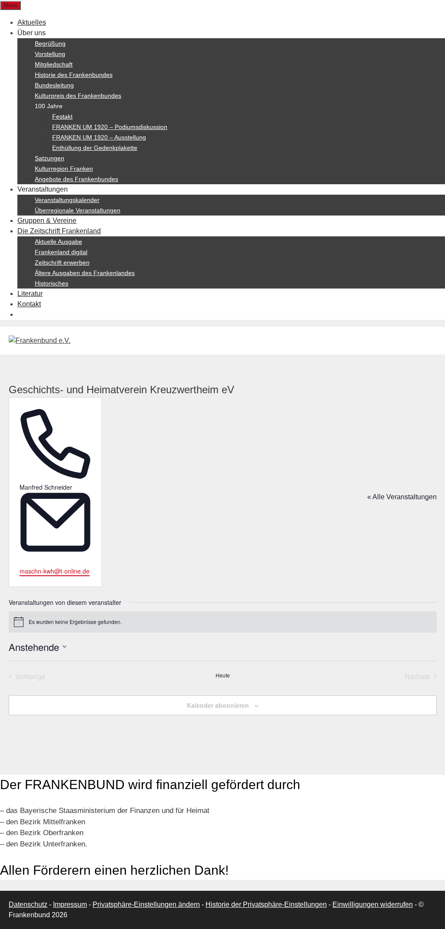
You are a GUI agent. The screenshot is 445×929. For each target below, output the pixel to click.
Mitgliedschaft (54, 64)
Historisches (51, 283)
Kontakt (29, 304)
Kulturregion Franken (64, 168)
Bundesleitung (54, 85)
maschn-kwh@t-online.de (55, 571)
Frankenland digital (61, 252)
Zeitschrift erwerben (62, 262)
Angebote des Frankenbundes (76, 179)
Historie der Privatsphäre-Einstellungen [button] (266, 904)
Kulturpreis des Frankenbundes (78, 95)
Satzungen (49, 158)
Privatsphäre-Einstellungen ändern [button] (146, 904)
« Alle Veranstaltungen (402, 497)
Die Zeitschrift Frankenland (59, 231)
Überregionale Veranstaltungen (77, 210)
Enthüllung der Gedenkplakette (94, 147)
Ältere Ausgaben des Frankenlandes (85, 272)
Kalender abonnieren (218, 705)
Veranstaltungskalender (67, 199)
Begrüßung (50, 43)
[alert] (223, 621)
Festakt (62, 116)
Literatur (30, 293)
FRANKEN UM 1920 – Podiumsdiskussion (109, 126)
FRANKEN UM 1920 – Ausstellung (99, 137)
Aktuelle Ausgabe (58, 241)
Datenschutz (28, 904)
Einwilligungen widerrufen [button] (372, 904)
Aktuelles (31, 22)
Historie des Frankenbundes (74, 74)
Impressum (70, 904)
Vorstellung (50, 53)
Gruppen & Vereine (46, 220)
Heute (223, 675)
